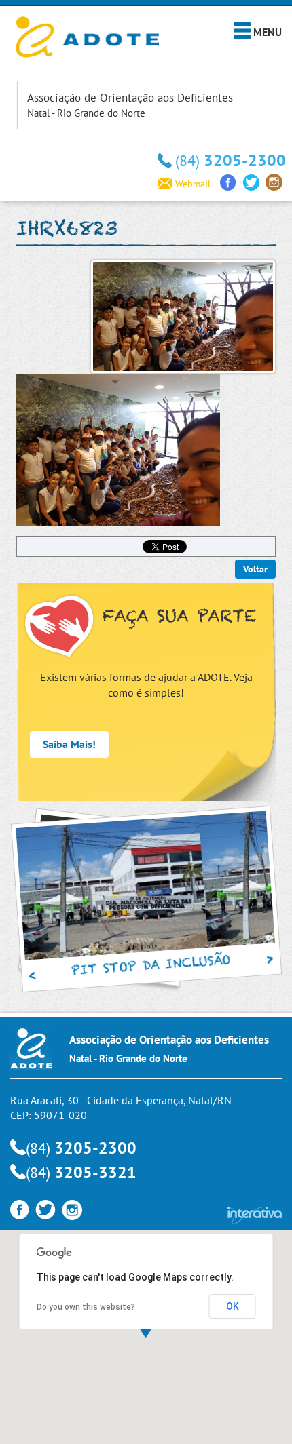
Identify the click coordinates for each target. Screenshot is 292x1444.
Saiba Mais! (69, 744)
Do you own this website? (86, 1307)
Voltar (255, 569)
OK (232, 1306)
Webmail (193, 184)
